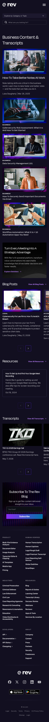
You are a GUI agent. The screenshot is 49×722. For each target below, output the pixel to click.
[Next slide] (28, 348)
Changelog (7, 646)
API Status (7, 642)
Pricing (5, 570)
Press (27, 642)
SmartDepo (29, 568)
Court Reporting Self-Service (33, 559)
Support (28, 658)
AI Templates (7, 562)
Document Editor (9, 548)
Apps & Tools (30, 613)
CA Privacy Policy (38, 711)
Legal (7, 711)
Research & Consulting (11, 605)
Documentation (9, 639)
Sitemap (21, 715)
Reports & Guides (32, 590)
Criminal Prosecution (10, 586)
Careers (28, 639)
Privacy (27, 711)
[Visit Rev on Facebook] (9, 682)
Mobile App (7, 566)
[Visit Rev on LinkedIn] (32, 682)
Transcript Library (32, 597)
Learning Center (31, 594)
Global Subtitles (31, 564)
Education (6, 613)
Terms (21, 711)
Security (28, 650)
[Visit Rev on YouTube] (39, 682)
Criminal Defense (9, 590)
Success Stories (31, 601)
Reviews (28, 609)
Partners (28, 646)
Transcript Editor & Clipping (9, 557)
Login (28, 715)
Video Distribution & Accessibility (10, 618)
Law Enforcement (9, 594)
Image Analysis (8, 552)
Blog (27, 586)
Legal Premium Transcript (35, 554)
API (4, 635)
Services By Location (33, 617)
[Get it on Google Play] (32, 691)
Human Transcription (33, 542)
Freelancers (30, 654)
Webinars (29, 605)
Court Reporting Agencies (12, 601)
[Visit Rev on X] (17, 682)
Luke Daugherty (9, 93)
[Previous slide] (21, 348)
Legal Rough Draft (32, 550)
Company (29, 635)
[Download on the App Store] (16, 691)
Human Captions (32, 546)
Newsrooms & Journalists (12, 609)
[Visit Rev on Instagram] (24, 682)
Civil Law (6, 597)
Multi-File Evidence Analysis (10, 544)
